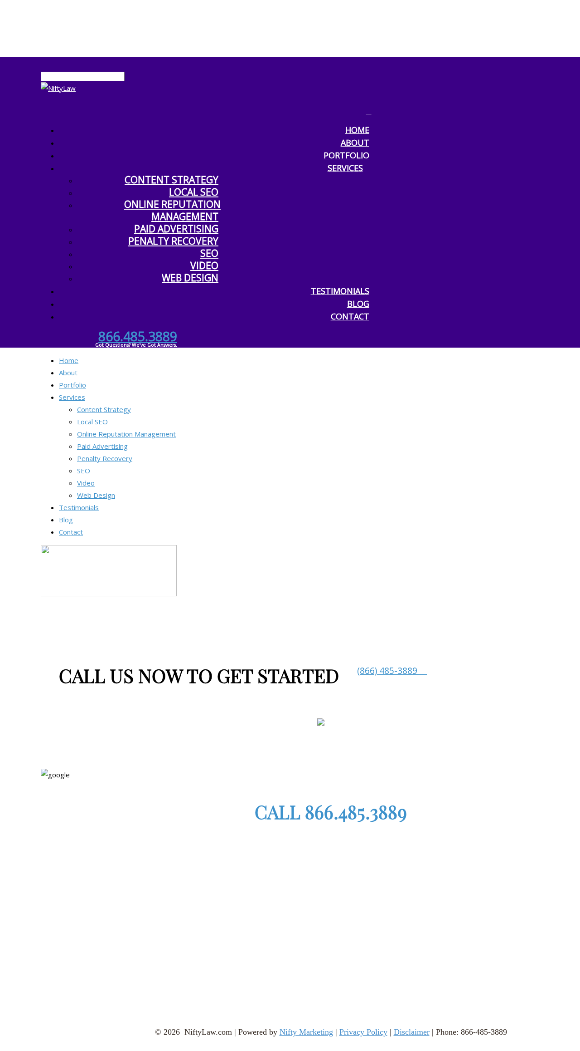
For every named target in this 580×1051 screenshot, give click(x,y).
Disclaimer (412, 1031)
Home (68, 360)
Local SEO (193, 192)
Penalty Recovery (173, 241)
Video (204, 265)
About (68, 372)
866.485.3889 (137, 336)
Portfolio (72, 384)
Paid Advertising (176, 228)
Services (345, 167)
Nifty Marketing (306, 1031)
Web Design (190, 277)
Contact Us (352, 973)
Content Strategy (171, 179)
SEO (209, 253)
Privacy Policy (363, 1031)
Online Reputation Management (172, 210)
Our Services (219, 973)
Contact (350, 316)
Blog (66, 519)
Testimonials (340, 290)
